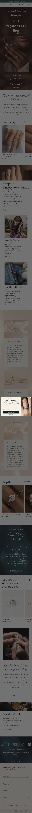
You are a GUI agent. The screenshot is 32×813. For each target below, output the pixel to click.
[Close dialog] (30, 398)
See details (11, 414)
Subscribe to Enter (11, 412)
